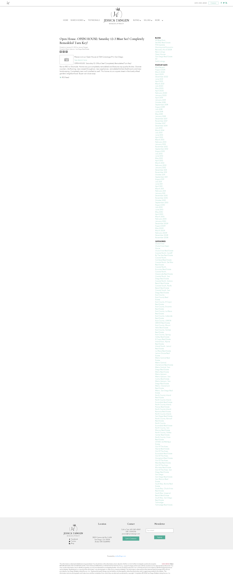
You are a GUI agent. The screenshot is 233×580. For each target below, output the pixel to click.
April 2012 (159, 161)
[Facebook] (221, 3)
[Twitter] (224, 3)
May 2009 (159, 228)
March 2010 (159, 217)
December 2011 (161, 170)
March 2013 (159, 140)
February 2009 (161, 233)
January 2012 (160, 168)
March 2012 (159, 163)
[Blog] (226, 3)
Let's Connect (131, 538)
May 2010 (159, 212)
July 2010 (159, 207)
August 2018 (160, 107)
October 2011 (160, 175)
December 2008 (161, 235)
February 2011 (160, 191)
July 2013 (158, 133)
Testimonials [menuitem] (94, 20)
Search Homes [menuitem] (76, 20)
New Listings (160, 52)
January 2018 (160, 116)
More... (158, 20)
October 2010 (160, 200)
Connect (213, 3)
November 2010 (161, 198)
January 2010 (160, 221)
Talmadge (159, 502)
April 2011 (158, 186)
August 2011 (159, 179)
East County (159, 295)
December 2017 (161, 119)
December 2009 (161, 223)
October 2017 (160, 123)
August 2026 (160, 70)
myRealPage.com (120, 556)
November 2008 (161, 237)
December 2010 (161, 195)
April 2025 (159, 74)
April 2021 (159, 81)
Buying (136, 20)
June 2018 (159, 112)
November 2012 (161, 147)
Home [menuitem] (65, 20)
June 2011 (159, 184)
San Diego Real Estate (82, 49)
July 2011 (158, 182)
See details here (80, 60)
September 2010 (161, 203)
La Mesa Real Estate (163, 351)
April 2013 (159, 137)
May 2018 (159, 114)
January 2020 (161, 95)
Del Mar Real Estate (162, 43)
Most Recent (160, 67)
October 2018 (160, 102)
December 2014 (161, 126)
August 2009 (160, 226)
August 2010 (160, 205)
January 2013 (160, 144)
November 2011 (161, 172)
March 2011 (159, 189)
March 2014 (159, 130)
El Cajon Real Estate (163, 339)
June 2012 (159, 156)
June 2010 (159, 210)
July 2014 (158, 128)
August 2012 (160, 151)
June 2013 (159, 135)
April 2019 (159, 98)
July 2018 (158, 109)
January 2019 (160, 100)
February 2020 (161, 93)
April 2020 (159, 91)
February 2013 (160, 142)
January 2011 (160, 193)
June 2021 (159, 79)
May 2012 (159, 158)
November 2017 (161, 121)
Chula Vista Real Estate (164, 251)
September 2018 (161, 105)
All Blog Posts (160, 40)
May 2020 (159, 88)
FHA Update (160, 45)
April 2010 (159, 214)
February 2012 (160, 165)
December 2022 (161, 77)
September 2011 (161, 177)
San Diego (159, 474)
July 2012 (158, 154)
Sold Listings (160, 61)
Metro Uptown (70, 49)
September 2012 (161, 149)
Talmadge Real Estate (163, 505)
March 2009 (160, 230)
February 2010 (161, 219)
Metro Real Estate (162, 372)
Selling (147, 20)
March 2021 (159, 84)
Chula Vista (159, 244)
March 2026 (160, 72)
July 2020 (159, 86)
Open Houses (160, 54)
